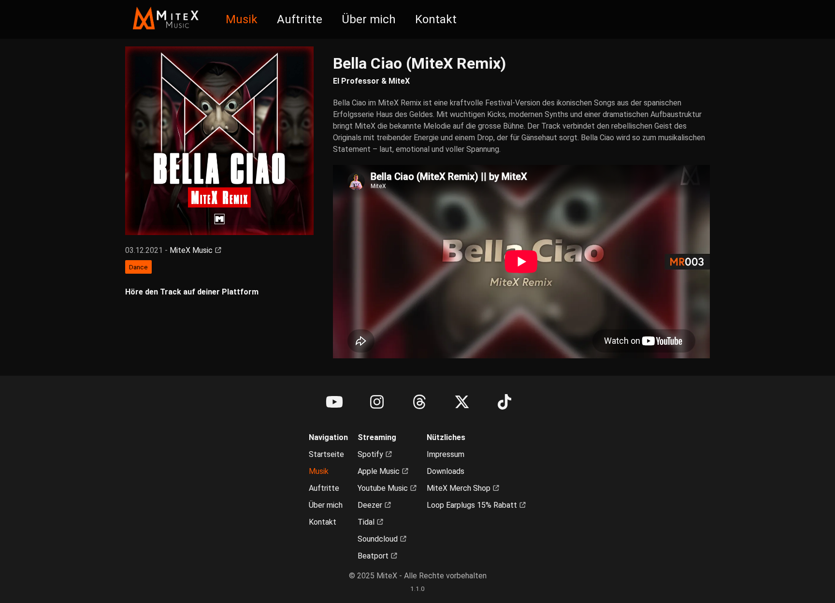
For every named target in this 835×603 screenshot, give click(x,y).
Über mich (369, 19)
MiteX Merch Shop (459, 488)
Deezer (371, 505)
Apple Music (380, 471)
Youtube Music (384, 488)
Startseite (326, 454)
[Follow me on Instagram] (377, 402)
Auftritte (299, 19)
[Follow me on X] (462, 402)
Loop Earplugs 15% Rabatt (473, 505)
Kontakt (436, 19)
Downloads (445, 471)
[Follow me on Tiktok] (504, 402)
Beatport (374, 555)
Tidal (367, 522)
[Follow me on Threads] (419, 402)
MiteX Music (192, 250)
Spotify (371, 454)
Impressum (445, 454)
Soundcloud (379, 539)
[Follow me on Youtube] (334, 402)
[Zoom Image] (219, 140)
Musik (242, 19)
